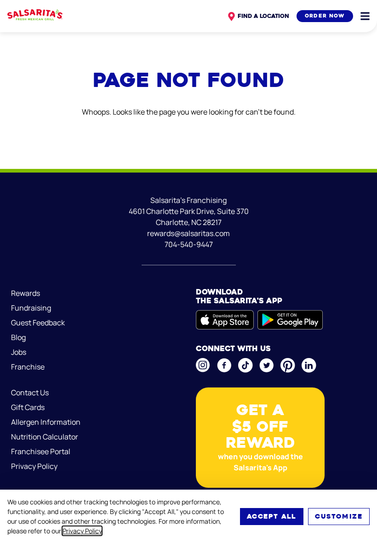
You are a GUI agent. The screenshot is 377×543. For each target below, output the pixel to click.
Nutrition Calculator (44, 437)
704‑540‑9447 (189, 244)
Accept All (272, 516)
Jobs (18, 352)
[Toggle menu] (365, 16)
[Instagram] (203, 365)
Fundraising (31, 308)
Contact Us (30, 392)
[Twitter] (266, 365)
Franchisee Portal (40, 451)
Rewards (25, 293)
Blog (18, 337)
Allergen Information (45, 422)
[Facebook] (224, 365)
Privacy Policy (82, 530)
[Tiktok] (245, 365)
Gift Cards (28, 407)
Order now (325, 16)
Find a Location (263, 15)
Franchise (28, 367)
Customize (339, 516)
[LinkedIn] (308, 365)
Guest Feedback (38, 323)
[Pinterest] (287, 365)
